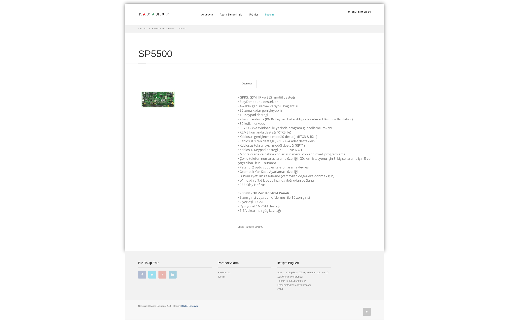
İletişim (269, 14)
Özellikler (247, 83)
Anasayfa (207, 14)
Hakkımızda (224, 272)
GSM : (280, 289)
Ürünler (253, 14)
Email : (281, 285)
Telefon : (291, 281)
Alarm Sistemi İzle (231, 14)
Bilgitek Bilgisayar (189, 306)
